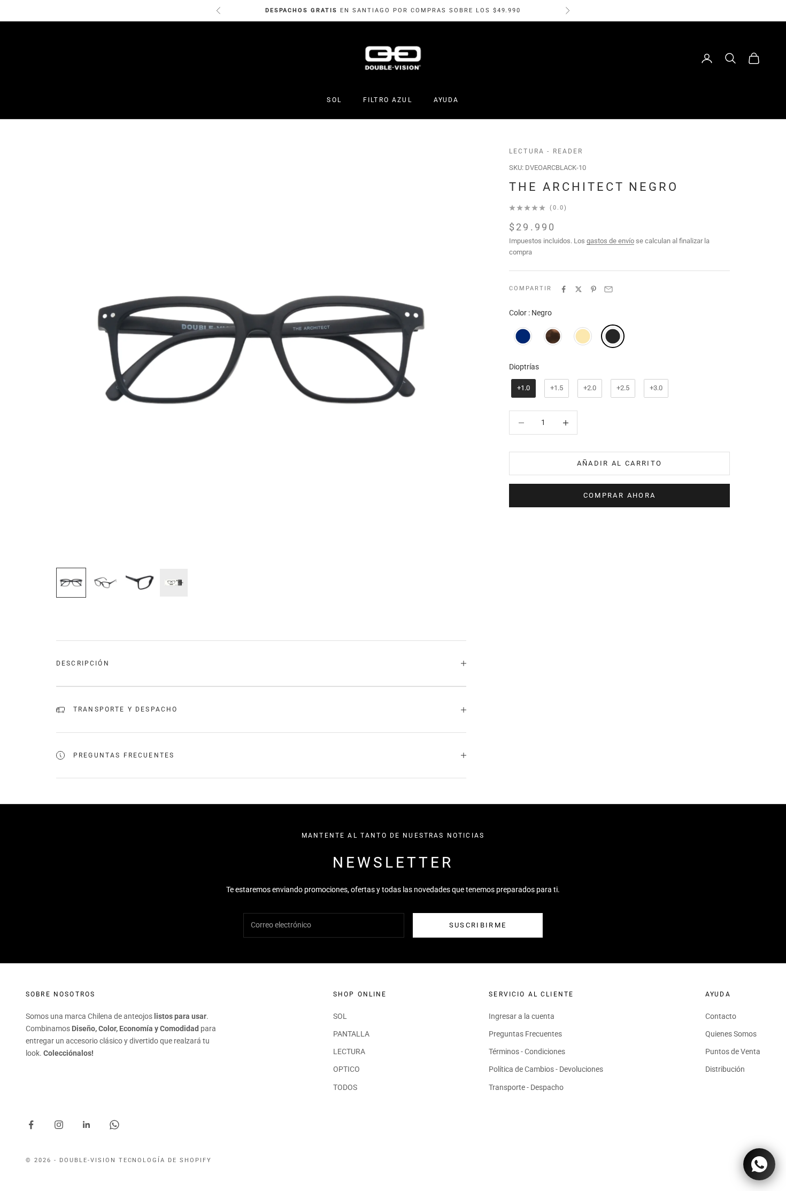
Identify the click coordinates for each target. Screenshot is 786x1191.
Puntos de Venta (732, 1051)
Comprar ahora (619, 496)
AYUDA (446, 100)
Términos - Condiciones (527, 1051)
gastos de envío (610, 241)
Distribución (725, 1069)
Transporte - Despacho (526, 1087)
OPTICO (346, 1069)
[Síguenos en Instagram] (58, 1124)
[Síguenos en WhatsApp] (114, 1124)
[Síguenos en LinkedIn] (86, 1124)
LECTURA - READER (546, 151)
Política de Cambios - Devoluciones (546, 1069)
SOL (334, 100)
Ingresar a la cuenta (521, 1016)
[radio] (522, 336)
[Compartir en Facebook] (563, 289)
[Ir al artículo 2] (105, 583)
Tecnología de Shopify (165, 1160)
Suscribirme (478, 925)
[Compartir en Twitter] (578, 289)
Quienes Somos (731, 1034)
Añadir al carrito (619, 464)
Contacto (720, 1016)
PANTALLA (351, 1034)
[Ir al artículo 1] (71, 583)
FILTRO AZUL (387, 100)
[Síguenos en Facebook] (31, 1124)
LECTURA (349, 1051)
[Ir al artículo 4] (174, 583)
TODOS (345, 1087)
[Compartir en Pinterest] (593, 289)
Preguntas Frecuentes (525, 1034)
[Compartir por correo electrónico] (608, 289)
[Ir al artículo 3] (140, 583)
